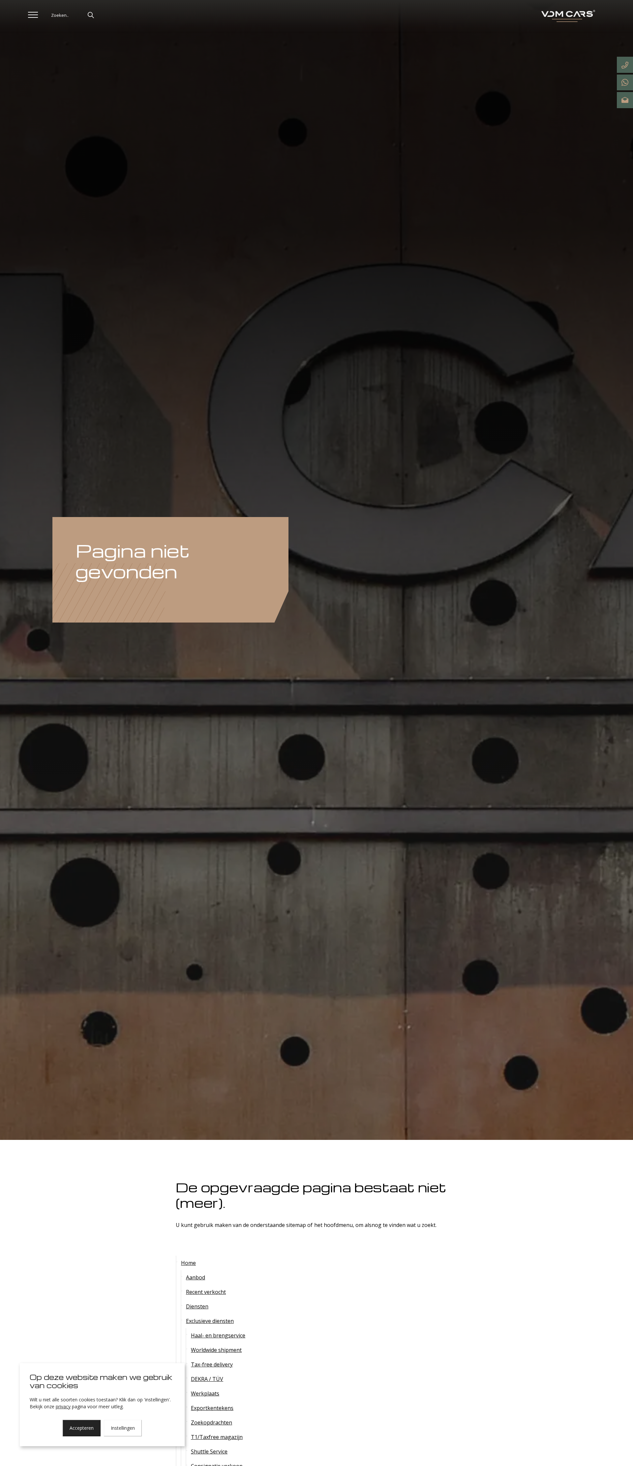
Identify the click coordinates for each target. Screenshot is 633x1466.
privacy (63, 1406)
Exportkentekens (212, 1408)
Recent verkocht (206, 1292)
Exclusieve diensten (210, 1321)
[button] (90, 15)
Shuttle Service (209, 1451)
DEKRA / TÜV (207, 1379)
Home (188, 1263)
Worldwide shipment (216, 1350)
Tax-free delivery (212, 1364)
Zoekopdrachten (211, 1422)
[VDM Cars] (567, 16)
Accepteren (82, 1428)
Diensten (197, 1306)
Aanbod (195, 1277)
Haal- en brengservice (218, 1335)
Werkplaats (205, 1393)
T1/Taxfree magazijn (217, 1437)
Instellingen (123, 1428)
